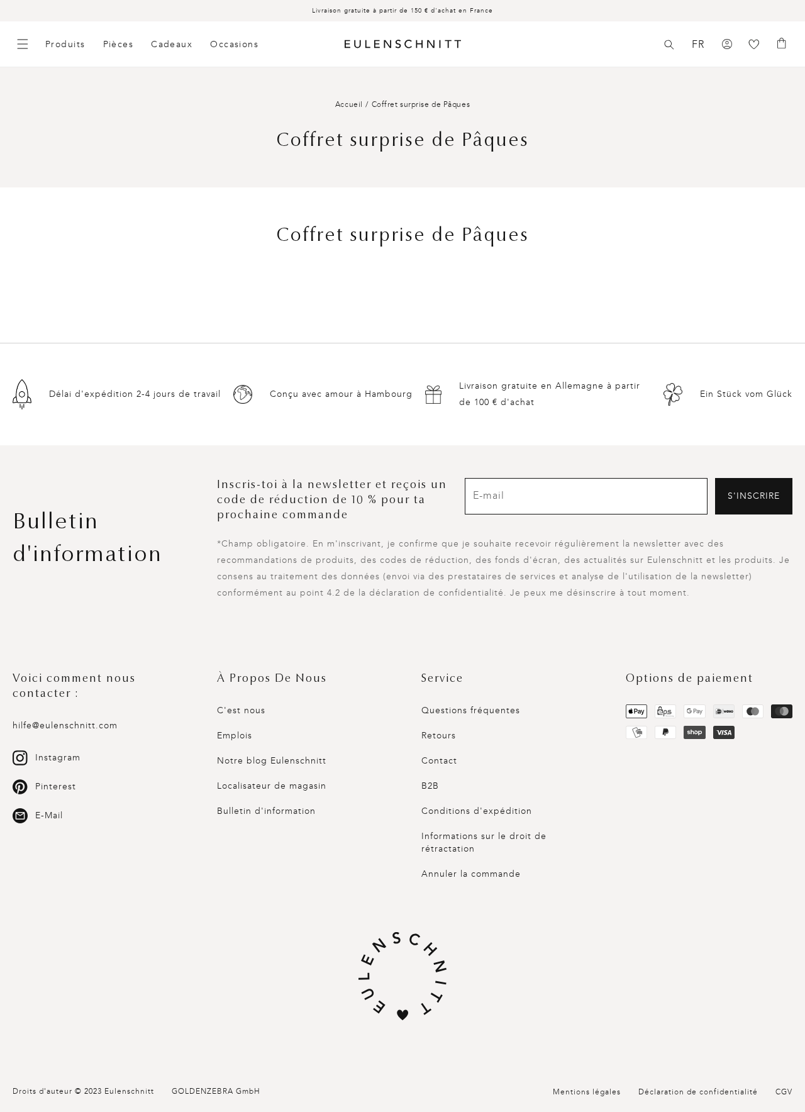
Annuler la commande (471, 874)
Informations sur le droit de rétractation (484, 842)
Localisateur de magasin (271, 786)
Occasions (234, 44)
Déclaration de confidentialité (698, 1091)
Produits (65, 44)
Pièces (118, 44)
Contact (439, 760)
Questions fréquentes (470, 710)
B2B (430, 786)
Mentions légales (587, 1091)
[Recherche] (669, 45)
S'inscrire (754, 496)
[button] (669, 45)
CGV (783, 1091)
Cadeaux (171, 44)
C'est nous (241, 710)
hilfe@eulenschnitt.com (65, 725)
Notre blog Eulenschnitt (271, 760)
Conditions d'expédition (476, 811)
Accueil (349, 104)
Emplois (234, 735)
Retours (438, 735)
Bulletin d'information (266, 811)
